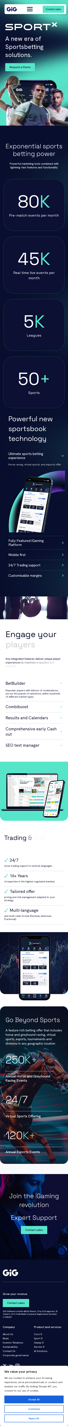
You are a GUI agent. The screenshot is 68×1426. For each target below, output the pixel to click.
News (6, 1338)
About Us (8, 1334)
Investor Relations (13, 1342)
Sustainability (10, 1346)
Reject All (34, 1418)
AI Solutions (40, 1351)
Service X (39, 1346)
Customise (34, 1409)
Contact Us (9, 1351)
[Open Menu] (30, 9)
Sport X (38, 1338)
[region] (34, 1396)
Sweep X (39, 1342)
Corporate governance (16, 1355)
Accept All (34, 1399)
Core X (38, 1334)
